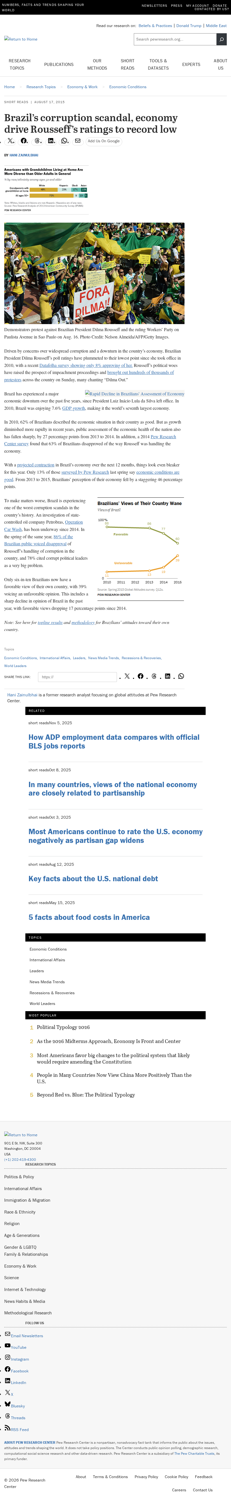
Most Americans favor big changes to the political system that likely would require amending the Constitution (113, 1058)
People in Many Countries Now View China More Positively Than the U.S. (114, 1078)
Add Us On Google (104, 140)
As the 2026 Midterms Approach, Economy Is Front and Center (109, 1041)
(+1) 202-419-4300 (20, 1159)
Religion (12, 1223)
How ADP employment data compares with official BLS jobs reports (113, 741)
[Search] (222, 39)
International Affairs (55, 658)
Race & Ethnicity (19, 1212)
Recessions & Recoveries (141, 658)
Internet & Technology (25, 1289)
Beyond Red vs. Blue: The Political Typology (86, 1094)
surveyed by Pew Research (85, 472)
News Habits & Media (24, 1301)
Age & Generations (21, 1235)
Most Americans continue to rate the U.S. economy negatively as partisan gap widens (115, 836)
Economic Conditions (20, 658)
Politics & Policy (19, 1176)
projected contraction (35, 465)
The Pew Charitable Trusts (194, 1453)
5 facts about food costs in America (89, 917)
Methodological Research (28, 1313)
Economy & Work (20, 1266)
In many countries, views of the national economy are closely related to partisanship (112, 789)
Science (11, 1277)
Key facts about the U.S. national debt (93, 878)
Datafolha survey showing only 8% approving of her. (86, 365)
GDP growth (73, 408)
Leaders (79, 658)
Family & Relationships (26, 1254)
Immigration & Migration (27, 1200)
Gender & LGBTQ (20, 1247)
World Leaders (15, 665)
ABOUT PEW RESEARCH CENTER (29, 1442)
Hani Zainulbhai (24, 155)
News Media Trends (103, 658)
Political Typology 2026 (63, 1027)
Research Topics (20, 64)
